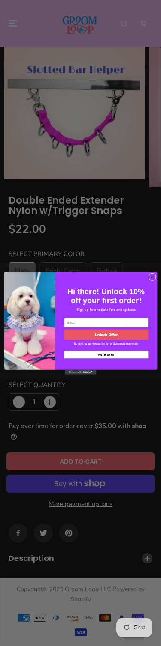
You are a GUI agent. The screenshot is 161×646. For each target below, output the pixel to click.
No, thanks (106, 354)
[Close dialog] (152, 276)
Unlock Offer (106, 335)
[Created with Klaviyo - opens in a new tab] (80, 371)
